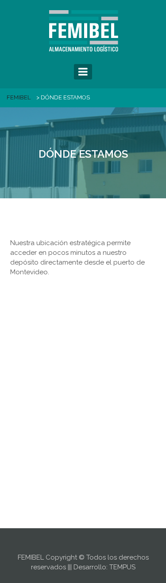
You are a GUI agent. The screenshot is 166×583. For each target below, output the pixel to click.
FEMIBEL (19, 97)
